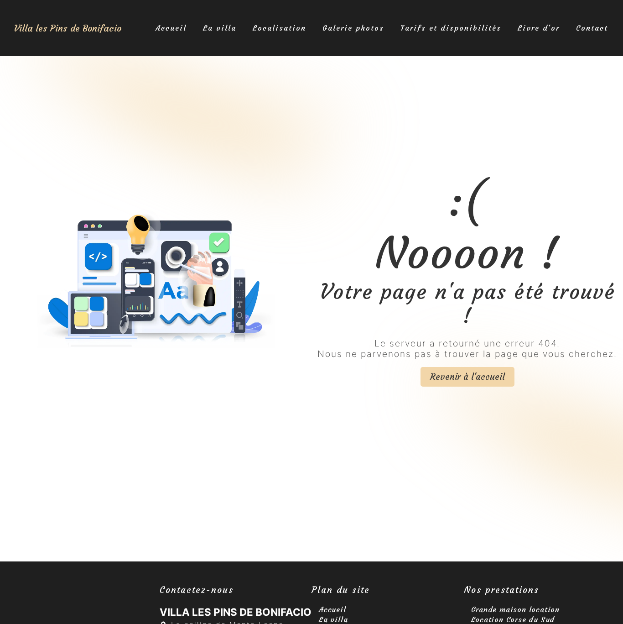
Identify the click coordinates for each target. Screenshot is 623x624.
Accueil (171, 27)
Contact (592, 27)
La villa (219, 27)
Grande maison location (515, 609)
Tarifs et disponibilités (450, 27)
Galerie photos (353, 27)
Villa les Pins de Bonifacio (67, 28)
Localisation (279, 27)
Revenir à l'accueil (467, 376)
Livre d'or (539, 27)
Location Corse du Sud (513, 619)
